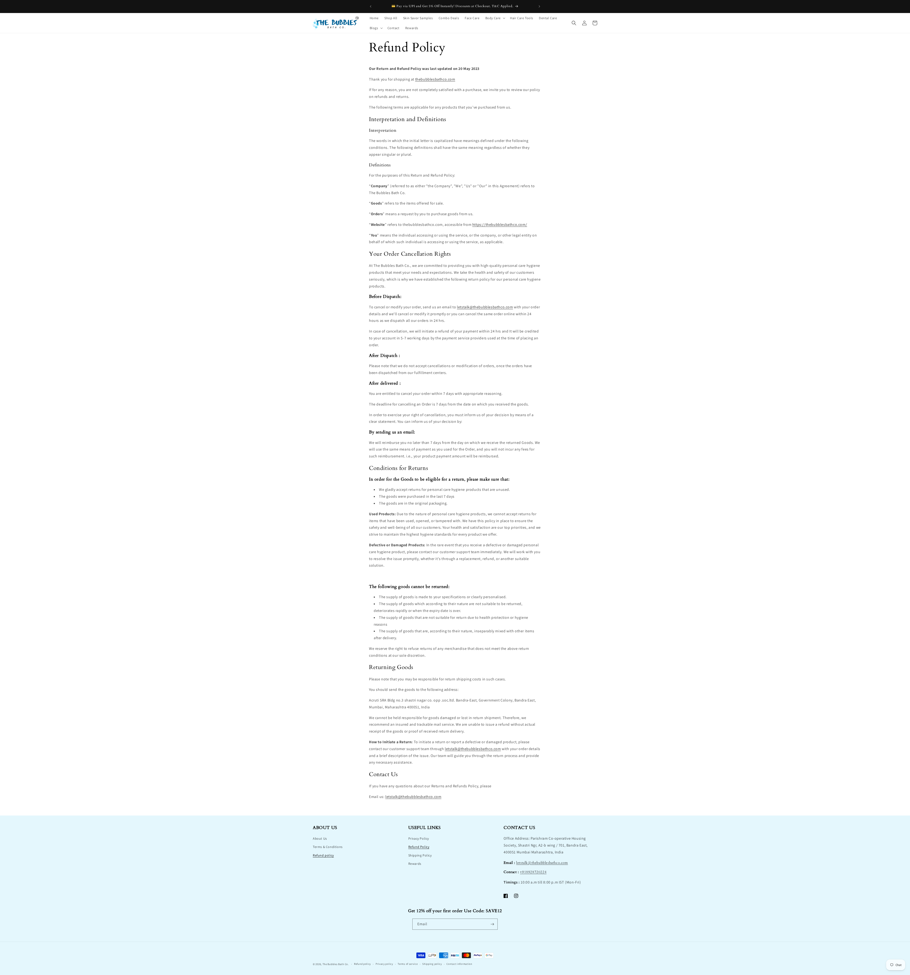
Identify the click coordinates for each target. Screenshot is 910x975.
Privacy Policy (418, 838)
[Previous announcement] (370, 6)
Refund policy (323, 855)
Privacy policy (384, 964)
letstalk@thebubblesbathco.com (485, 307)
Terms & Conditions (328, 847)
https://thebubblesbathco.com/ (499, 224)
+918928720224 (533, 872)
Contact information (459, 964)
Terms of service (408, 964)
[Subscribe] (492, 924)
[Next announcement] (539, 6)
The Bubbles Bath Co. (336, 964)
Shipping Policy (420, 855)
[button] (494, 18)
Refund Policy (418, 847)
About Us (320, 838)
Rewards (414, 863)
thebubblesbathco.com (435, 79)
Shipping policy (432, 964)
